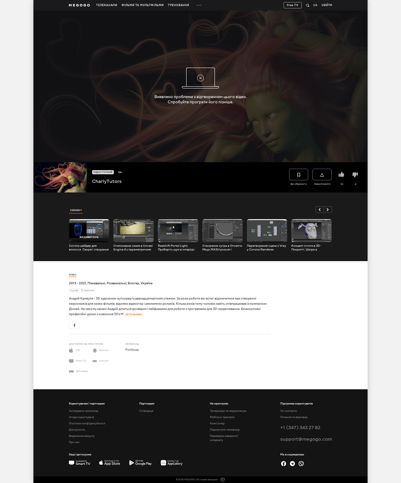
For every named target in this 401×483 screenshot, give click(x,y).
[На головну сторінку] (79, 5)
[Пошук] (307, 5)
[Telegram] (292, 463)
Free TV (292, 5)
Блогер (133, 283)
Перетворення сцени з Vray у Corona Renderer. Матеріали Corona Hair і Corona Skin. (266, 248)
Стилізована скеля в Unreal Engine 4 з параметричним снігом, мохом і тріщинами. (133, 248)
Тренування (178, 5)
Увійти (326, 5)
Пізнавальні (96, 283)
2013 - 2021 (77, 283)
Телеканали (106, 5)
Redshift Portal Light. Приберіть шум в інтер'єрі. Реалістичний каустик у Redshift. (176, 248)
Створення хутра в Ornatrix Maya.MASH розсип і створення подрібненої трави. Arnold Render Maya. (222, 248)
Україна (146, 283)
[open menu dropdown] (199, 5)
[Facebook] (283, 463)
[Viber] (301, 463)
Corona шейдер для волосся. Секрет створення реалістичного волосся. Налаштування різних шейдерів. (89, 248)
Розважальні (116, 283)
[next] (328, 209)
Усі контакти (288, 411)
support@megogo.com (306, 439)
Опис (72, 274)
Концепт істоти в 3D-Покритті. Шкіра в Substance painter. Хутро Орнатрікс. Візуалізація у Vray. (309, 248)
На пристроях (219, 404)
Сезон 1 (76, 210)
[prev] (319, 209)
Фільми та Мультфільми (143, 5)
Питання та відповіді (294, 417)
